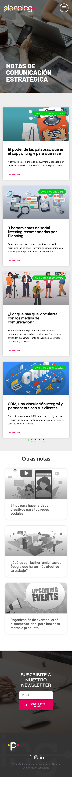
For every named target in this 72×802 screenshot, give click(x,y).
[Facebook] (30, 757)
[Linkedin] (42, 757)
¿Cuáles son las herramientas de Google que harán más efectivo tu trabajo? (35, 566)
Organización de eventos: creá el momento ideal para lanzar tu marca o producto (35, 623)
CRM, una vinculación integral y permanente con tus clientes (35, 406)
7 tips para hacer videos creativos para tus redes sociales (29, 509)
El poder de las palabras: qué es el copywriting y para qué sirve (36, 151)
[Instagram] (36, 757)
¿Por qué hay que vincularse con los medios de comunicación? (32, 318)
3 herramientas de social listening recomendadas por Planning (32, 232)
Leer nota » (14, 174)
